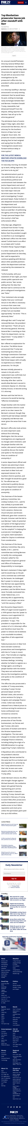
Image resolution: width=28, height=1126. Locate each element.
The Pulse (15, 1046)
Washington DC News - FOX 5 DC (17, 1063)
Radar (14, 968)
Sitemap (3, 1085)
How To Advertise (5, 1078)
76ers (2, 1020)
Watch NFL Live (17, 1072)
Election (15, 983)
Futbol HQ (3, 1012)
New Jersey (4, 966)
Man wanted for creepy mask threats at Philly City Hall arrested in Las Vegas (18, 898)
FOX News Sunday (4, 976)
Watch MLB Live (17, 1077)
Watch (15, 1007)
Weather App (16, 973)
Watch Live (20, 2)
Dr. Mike (3, 1003)
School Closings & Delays (17, 963)
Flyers (2, 1016)
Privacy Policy (15, 886)
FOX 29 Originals (16, 1030)
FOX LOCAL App (17, 1054)
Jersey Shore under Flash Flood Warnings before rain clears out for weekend (18, 920)
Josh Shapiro (16, 989)
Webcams (15, 1019)
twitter (11, 1107)
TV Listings (4, 1082)
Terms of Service (15, 887)
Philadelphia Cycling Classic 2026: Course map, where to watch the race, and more (18, 913)
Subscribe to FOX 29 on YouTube (12, 937)
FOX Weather (16, 966)
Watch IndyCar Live (16, 1083)
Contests (3, 1031)
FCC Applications (5, 1076)
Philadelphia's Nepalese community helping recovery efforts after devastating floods (9, 846)
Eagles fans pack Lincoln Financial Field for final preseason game (9, 825)
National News (5, 972)
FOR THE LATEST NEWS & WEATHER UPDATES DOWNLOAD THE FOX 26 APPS (14, 158)
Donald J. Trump (17, 987)
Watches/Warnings (17, 971)
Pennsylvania (4, 964)
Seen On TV (4, 999)
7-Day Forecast (17, 961)
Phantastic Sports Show (5, 1009)
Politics (15, 981)
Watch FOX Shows (4, 1041)
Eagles (3, 1014)
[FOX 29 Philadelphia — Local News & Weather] (5, 2)
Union (2, 1022)
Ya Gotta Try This (5, 997)
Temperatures (16, 970)
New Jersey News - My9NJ (17, 1057)
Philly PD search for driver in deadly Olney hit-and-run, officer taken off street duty (9, 853)
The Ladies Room (17, 1044)
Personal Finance (5, 1058)
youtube (17, 1107)
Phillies (3, 1018)
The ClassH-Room (4, 1035)
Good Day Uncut (5, 1001)
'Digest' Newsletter (4, 990)
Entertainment (6, 1029)
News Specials (16, 1017)
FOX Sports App (5, 1023)
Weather (16, 959)
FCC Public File (5, 1074)
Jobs (2, 1084)
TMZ (2, 1038)
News (3, 959)
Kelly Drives (16, 1040)
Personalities (4, 1080)
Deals (2, 1056)
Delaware (3, 968)
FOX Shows (4, 1033)
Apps (2, 1070)
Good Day (4, 981)
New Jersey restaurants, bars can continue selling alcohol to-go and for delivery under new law (9, 832)
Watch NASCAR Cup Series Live (17, 1080)
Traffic (3, 993)
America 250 (4, 961)
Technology (4, 1060)
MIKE (14, 1033)
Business (3, 1052)
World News (4, 974)
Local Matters (16, 1025)
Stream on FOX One (16, 1069)
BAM (14, 1035)
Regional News (16, 1051)
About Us (4, 1068)
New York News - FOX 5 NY (17, 1060)
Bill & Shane (16, 1039)
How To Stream (17, 1009)
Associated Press (5, 26)
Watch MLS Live (17, 1099)
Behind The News (17, 1037)
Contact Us (4, 1072)
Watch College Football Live (16, 1075)
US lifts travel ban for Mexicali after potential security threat (8, 839)
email (20, 1107)
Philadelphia (4, 962)
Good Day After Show (5, 984)
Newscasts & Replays (16, 1011)
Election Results (17, 985)
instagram (14, 1107)
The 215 (15, 1042)
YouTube (15, 1023)
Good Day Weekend (3, 987)
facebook (8, 1107)
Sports (3, 1007)
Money (3, 1050)
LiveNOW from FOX (16, 1015)
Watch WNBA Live (16, 1096)
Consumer (3, 1054)
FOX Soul (15, 1021)
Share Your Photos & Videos (5, 1044)
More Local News (5, 970)
